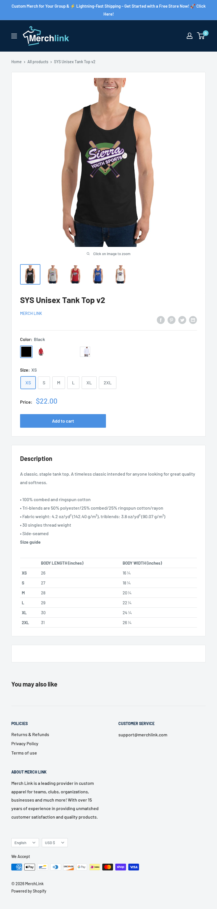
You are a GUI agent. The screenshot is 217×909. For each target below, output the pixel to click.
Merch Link (31, 313)
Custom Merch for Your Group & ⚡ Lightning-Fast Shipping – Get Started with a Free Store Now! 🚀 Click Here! (109, 9)
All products (37, 61)
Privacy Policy (24, 743)
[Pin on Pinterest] (171, 319)
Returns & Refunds (30, 734)
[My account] (189, 36)
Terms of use (24, 752)
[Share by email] (193, 319)
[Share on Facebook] (161, 319)
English (20, 842)
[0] (201, 35)
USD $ (50, 842)
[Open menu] (14, 36)
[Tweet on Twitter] (182, 319)
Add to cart (63, 420)
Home (16, 61)
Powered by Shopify (28, 891)
